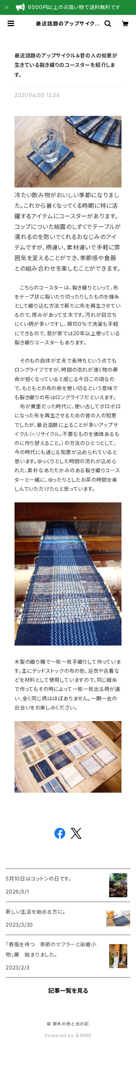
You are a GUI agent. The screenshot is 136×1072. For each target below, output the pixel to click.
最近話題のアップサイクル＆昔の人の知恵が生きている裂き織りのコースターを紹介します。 (66, 65)
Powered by (60, 1035)
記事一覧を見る (68, 990)
